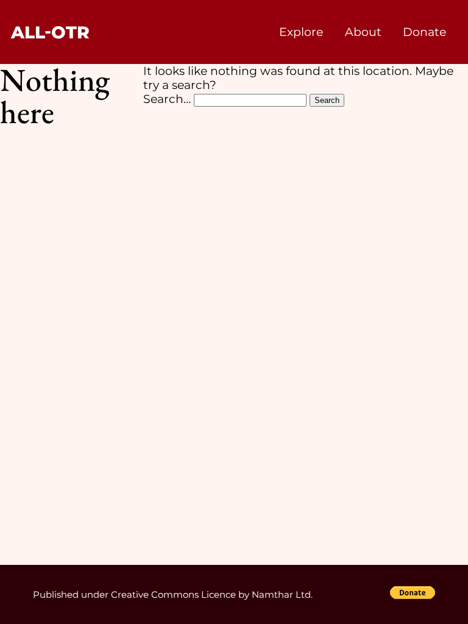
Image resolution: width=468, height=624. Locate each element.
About (363, 32)
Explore (301, 32)
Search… (167, 99)
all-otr (50, 32)
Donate (424, 32)
